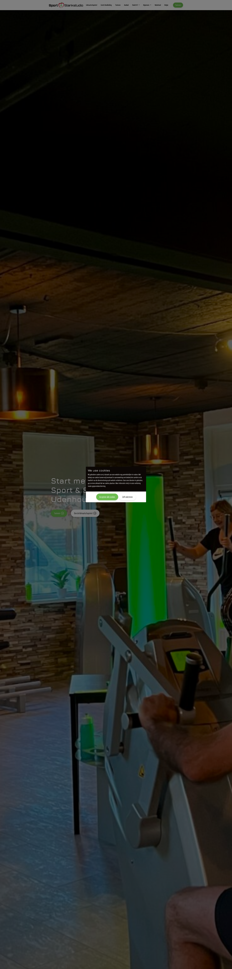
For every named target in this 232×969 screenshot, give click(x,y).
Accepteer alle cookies (107, 497)
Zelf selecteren (127, 497)
